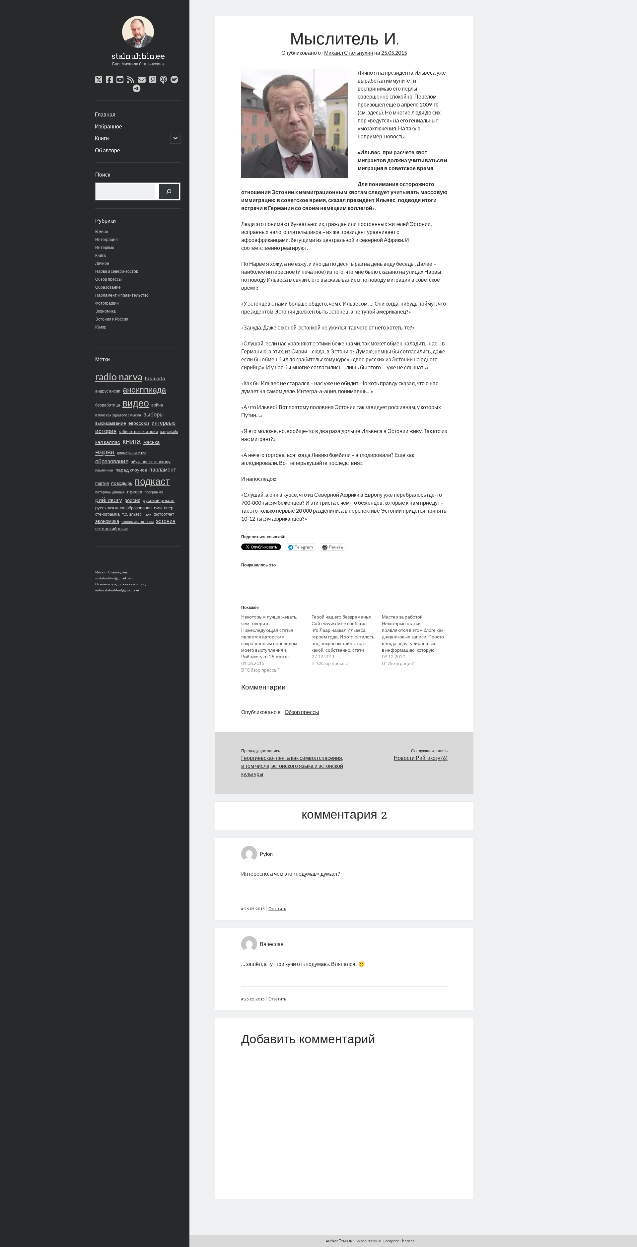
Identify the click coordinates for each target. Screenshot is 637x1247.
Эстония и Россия (111, 319)
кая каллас (107, 442)
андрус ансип (107, 391)
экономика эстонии (137, 521)
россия (132, 500)
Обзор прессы (108, 279)
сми (158, 507)
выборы (153, 414)
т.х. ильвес (132, 514)
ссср (169, 507)
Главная (105, 114)
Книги (102, 138)
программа (154, 492)
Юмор (100, 327)
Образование (108, 287)
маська (151, 442)
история (105, 431)
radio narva (118, 376)
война (157, 404)
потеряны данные (110, 492)
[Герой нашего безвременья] (347, 640)
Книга (100, 255)
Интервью (104, 247)
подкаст (152, 481)
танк (147, 514)
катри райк (169, 431)
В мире (101, 231)
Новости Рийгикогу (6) (421, 758)
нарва (105, 451)
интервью (164, 422)
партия (102, 483)
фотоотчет (164, 514)
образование (111, 461)
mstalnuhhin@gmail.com (114, 578)
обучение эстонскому (151, 461)
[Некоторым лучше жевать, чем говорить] (276, 643)
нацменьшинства (131, 453)
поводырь (121, 483)
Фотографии (107, 303)
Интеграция (106, 239)
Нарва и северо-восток (116, 271)
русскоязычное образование (123, 507)
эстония (166, 521)
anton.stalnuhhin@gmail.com (117, 590)
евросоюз (138, 423)
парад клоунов (131, 470)
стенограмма (107, 514)
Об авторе (107, 150)
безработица (107, 405)
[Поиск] (169, 191)
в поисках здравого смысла (118, 415)
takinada (155, 378)
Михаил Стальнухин (348, 52)
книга (131, 441)
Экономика (105, 311)
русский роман (159, 500)
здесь (374, 112)
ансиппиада (144, 389)
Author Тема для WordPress (351, 1240)
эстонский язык (111, 528)
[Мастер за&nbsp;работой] (417, 640)
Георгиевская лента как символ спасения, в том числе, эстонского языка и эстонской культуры (292, 766)
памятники (104, 470)
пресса (134, 491)
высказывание (110, 423)
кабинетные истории (138, 431)
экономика (107, 521)
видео (135, 402)
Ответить (277, 908)
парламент (162, 469)
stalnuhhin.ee (138, 56)
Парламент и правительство (122, 295)
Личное (102, 263)
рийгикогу (108, 499)
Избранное (108, 126)
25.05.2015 (394, 52)
